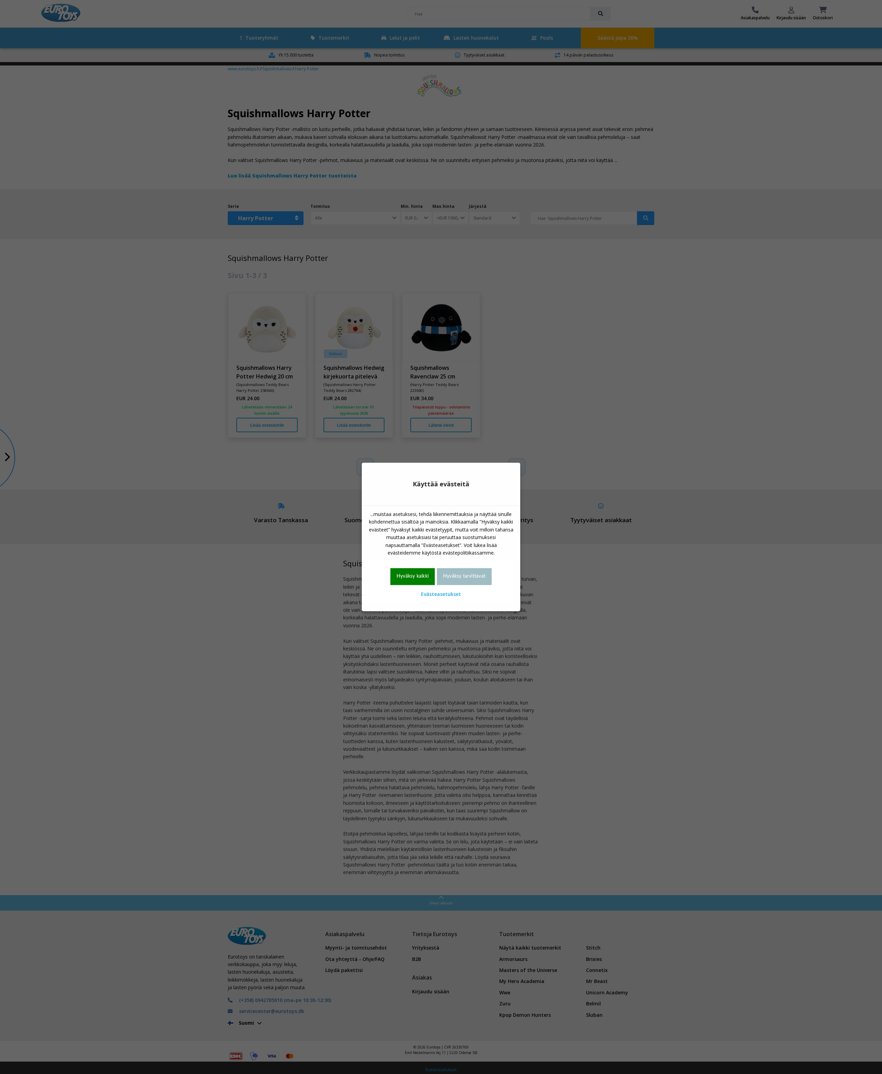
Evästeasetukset (441, 594)
